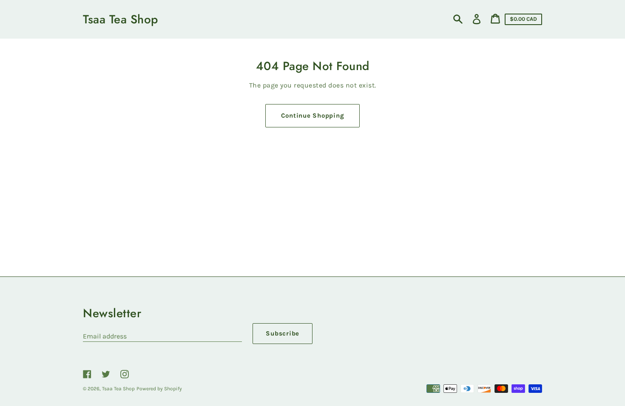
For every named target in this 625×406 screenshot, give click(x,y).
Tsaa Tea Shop (120, 19)
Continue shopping (312, 115)
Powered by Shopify (159, 389)
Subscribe (282, 333)
